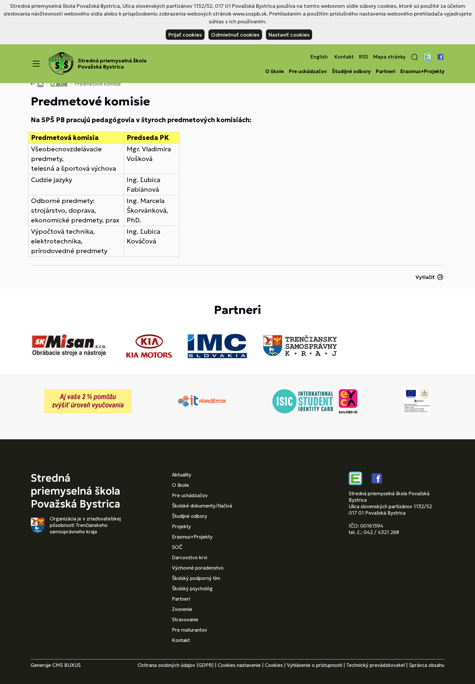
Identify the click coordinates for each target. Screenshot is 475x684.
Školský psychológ (192, 588)
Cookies (274, 665)
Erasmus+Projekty (422, 71)
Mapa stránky (389, 57)
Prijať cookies (185, 34)
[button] (414, 57)
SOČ (177, 547)
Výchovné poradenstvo (198, 568)
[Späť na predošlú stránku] (34, 84)
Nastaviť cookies (289, 34)
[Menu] (36, 64)
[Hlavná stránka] (40, 84)
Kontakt (344, 57)
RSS (363, 57)
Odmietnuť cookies (235, 34)
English (319, 57)
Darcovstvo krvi (189, 557)
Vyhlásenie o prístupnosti (314, 665)
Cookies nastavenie (239, 665)
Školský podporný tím (196, 578)
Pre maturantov (189, 630)
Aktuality (181, 475)
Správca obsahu (426, 665)
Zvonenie (182, 609)
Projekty (181, 526)
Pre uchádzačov (308, 71)
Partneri (385, 71)
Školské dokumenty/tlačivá (202, 506)
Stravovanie (185, 619)
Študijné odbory (351, 71)
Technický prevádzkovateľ (375, 665)
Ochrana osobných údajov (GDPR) (176, 665)
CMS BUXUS (66, 665)
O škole (274, 71)
